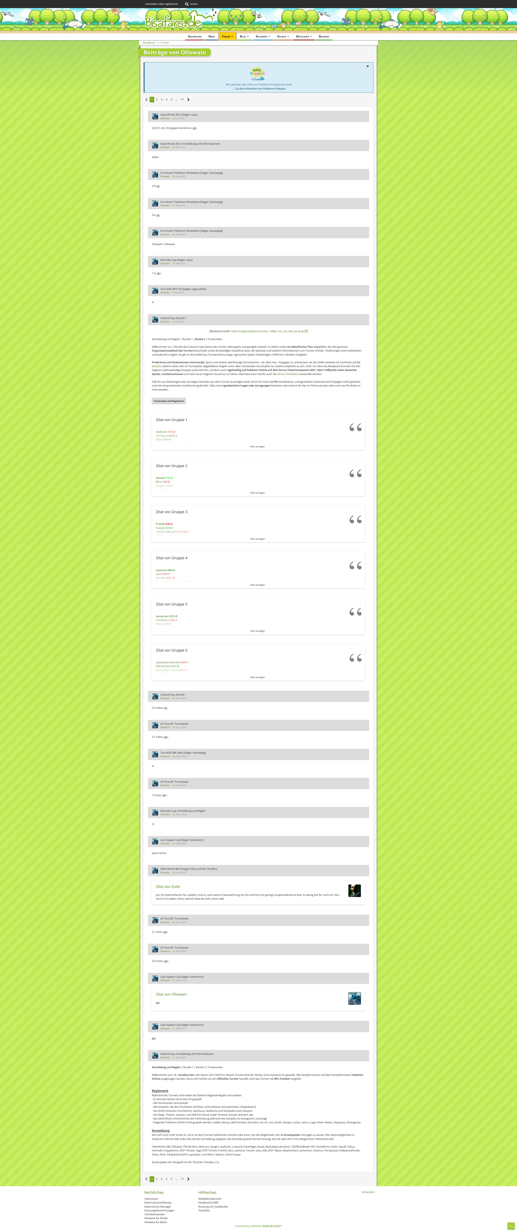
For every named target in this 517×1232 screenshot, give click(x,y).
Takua (159, 624)
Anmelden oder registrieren (161, 4)
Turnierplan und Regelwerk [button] (169, 400)
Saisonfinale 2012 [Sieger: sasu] (178, 114)
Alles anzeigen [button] (257, 446)
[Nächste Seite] (188, 100)
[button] (367, 66)
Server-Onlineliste (287, 374)
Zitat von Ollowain (171, 994)
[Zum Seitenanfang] (511, 1226)
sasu (159, 574)
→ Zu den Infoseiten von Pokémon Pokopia (259, 88)
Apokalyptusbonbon (168, 662)
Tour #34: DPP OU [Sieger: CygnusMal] (183, 289)
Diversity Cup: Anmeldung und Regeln (183, 811)
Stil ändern (368, 1192)
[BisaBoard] (258, 20)
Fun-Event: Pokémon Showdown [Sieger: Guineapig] (191, 173)
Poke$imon (163, 620)
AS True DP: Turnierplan (174, 724)
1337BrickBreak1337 (168, 532)
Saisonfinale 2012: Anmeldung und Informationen (190, 143)
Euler (159, 439)
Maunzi (160, 478)
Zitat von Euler (168, 886)
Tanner (160, 528)
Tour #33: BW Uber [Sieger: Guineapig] (183, 752)
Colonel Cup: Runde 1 (173, 694)
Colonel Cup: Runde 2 (173, 318)
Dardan (161, 578)
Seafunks (161, 432)
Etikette (156, 366)
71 (182, 99)
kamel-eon (162, 616)
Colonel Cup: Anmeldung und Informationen (187, 1054)
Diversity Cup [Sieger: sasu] (176, 260)
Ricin (159, 481)
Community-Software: (258, 1226)
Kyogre (160, 486)
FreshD (160, 524)
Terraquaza (162, 435)
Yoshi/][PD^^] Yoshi (167, 670)
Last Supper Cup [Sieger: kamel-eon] (182, 840)
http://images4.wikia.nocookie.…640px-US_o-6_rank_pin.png (267, 331)
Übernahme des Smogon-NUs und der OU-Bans (188, 869)
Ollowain (165, 118)
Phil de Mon (163, 666)
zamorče (161, 570)
